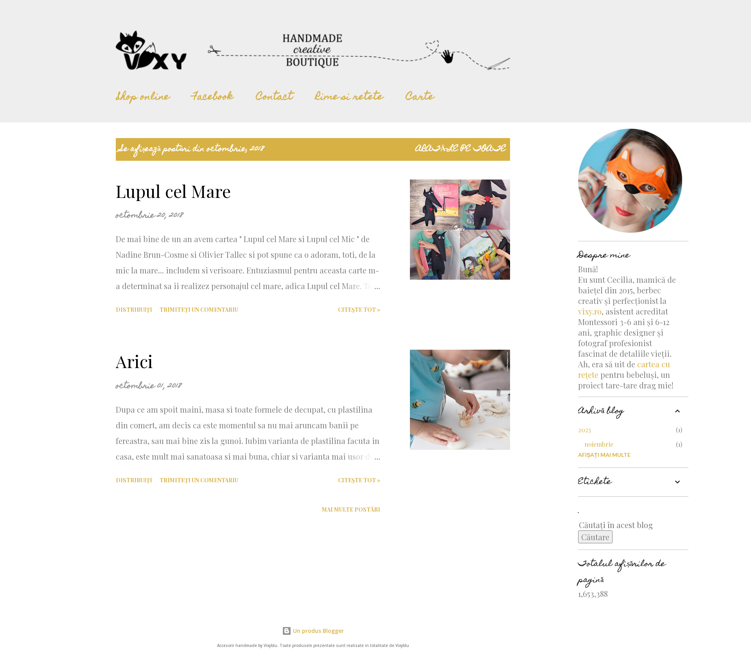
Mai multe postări (351, 509)
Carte (420, 97)
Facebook (212, 97)
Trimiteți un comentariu (199, 309)
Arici (134, 360)
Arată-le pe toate (461, 149)
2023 (584, 430)
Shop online (142, 97)
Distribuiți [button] (134, 309)
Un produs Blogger (317, 630)
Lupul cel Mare (173, 190)
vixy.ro (590, 311)
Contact (274, 97)
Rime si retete (349, 97)
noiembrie (598, 444)
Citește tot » (359, 309)
